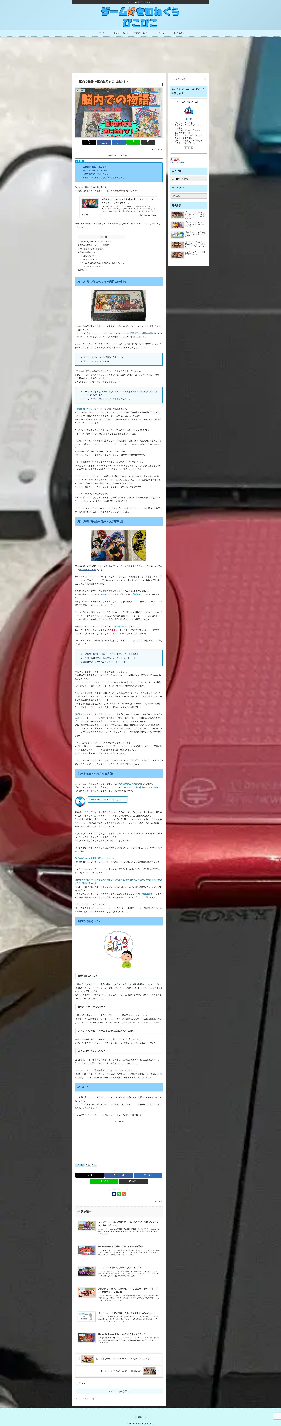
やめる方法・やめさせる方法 (91, 249)
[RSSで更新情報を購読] (124, 1194)
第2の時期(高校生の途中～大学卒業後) (95, 245)
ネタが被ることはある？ (92, 266)
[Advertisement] (140, 54)
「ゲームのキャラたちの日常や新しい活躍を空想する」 (133, 333)
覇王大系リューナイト (112, 658)
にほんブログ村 (177, 162)
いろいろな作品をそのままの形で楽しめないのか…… (103, 263)
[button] (148, 142)
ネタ (89, 1165)
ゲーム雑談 (80, 1165)
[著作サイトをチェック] (114, 1194)
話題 (95, 1165)
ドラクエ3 (87, 357)
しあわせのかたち (101, 361)
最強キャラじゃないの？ (92, 259)
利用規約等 (140, 1417)
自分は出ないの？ (89, 256)
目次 (98, 237)
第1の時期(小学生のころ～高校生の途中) (96, 242)
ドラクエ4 (87, 361)
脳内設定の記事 (92, 187)
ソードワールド (131, 658)
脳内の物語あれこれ (88, 252)
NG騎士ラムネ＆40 (87, 570)
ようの (189, 119)
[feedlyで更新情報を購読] (119, 1194)
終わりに (83, 270)
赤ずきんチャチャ (103, 662)
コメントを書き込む (119, 1391)
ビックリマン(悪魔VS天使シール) (108, 357)
